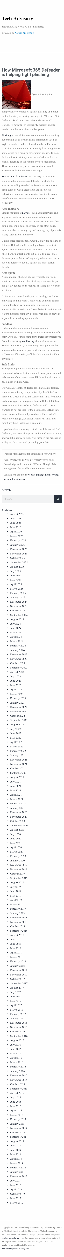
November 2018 (18, 922)
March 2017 (16, 1009)
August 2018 (17, 935)
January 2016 (17, 1071)
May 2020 (15, 843)
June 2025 (15, 575)
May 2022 (15, 737)
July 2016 (15, 1044)
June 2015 (15, 1101)
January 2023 (17, 702)
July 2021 (15, 781)
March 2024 (16, 641)
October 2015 (17, 1084)
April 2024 (16, 636)
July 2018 (15, 939)
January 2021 (17, 808)
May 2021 (15, 790)
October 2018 (17, 926)
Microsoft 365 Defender (14, 176)
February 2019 (18, 908)
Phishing (6, 135)
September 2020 (19, 825)
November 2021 (18, 764)
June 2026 (15, 522)
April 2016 (16, 1057)
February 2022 (18, 750)
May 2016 (15, 1053)
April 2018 (16, 952)
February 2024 (18, 645)
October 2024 (17, 610)
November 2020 (18, 816)
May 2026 (15, 527)
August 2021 (17, 777)
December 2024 (18, 601)
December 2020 (18, 812)
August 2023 (17, 671)
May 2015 (15, 1106)
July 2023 (15, 676)
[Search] (58, 499)
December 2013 (18, 1176)
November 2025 (18, 553)
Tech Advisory (17, 18)
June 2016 (15, 1049)
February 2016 (18, 1066)
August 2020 (17, 829)
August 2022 (17, 724)
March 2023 (16, 693)
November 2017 (18, 974)
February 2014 (18, 1167)
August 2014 (17, 1141)
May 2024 (15, 632)
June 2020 (15, 838)
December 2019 (18, 864)
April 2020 (16, 847)
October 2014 (17, 1132)
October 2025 (17, 557)
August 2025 (17, 566)
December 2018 (18, 917)
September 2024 (19, 615)
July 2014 (15, 1145)
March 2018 (16, 957)
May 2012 (15, 1198)
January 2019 (17, 913)
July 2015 (15, 1097)
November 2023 (18, 658)
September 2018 (19, 930)
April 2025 (16, 584)
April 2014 (16, 1158)
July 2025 (15, 571)
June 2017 (15, 996)
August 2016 (17, 1040)
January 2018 (17, 965)
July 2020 (15, 834)
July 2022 (15, 729)
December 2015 (18, 1075)
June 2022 (15, 733)
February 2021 (18, 803)
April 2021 (16, 794)
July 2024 (15, 623)
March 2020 (16, 851)
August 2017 (17, 987)
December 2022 (18, 707)
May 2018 (15, 948)
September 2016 (19, 1036)
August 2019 (17, 882)
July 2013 (15, 1180)
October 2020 (17, 821)
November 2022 (18, 711)
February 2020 (18, 856)
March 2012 (16, 1202)
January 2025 (17, 597)
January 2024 (17, 650)
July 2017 (15, 992)
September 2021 (19, 772)
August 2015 (17, 1092)
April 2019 (16, 900)
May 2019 (15, 895)
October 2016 (17, 1031)
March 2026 (16, 536)
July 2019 (15, 886)
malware (26, 212)
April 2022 (16, 742)
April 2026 (16, 531)
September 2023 (19, 667)
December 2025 (18, 549)
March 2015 (16, 1114)
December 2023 (18, 654)
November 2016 (18, 1027)
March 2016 (16, 1062)
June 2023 (15, 680)
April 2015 (16, 1110)
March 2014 (16, 1163)
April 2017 (16, 1005)
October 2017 (17, 978)
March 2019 (16, 904)
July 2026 (15, 518)
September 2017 (19, 983)
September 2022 (19, 720)
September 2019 (19, 878)
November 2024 (18, 606)
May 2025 (15, 579)
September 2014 (19, 1136)
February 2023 (18, 698)
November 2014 (18, 1128)
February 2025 (18, 593)
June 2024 (15, 628)
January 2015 (17, 1123)
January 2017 (17, 1018)
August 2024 (17, 619)
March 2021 (16, 799)
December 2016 (18, 1022)
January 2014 (17, 1171)
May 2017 (15, 1000)
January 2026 (17, 544)
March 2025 (16, 588)
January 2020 (17, 860)
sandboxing (28, 341)
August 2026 (17, 514)
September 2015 (19, 1088)
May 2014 (15, 1154)
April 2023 (16, 689)
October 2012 (17, 1193)
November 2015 (18, 1079)
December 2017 (18, 970)
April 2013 (16, 1189)
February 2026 (18, 540)
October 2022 (17, 715)
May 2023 (15, 685)
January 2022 (17, 755)
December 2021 (18, 759)
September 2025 (19, 562)
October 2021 (17, 768)
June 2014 (15, 1150)
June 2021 (15, 785)
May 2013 (15, 1185)
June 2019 (15, 891)
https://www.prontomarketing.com (15, 1248)
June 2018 (15, 943)
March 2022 (16, 746)
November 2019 (18, 869)
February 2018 (18, 961)
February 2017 (18, 1014)
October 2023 (17, 663)
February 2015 (18, 1119)
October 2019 (17, 873)
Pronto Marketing (24, 32)
